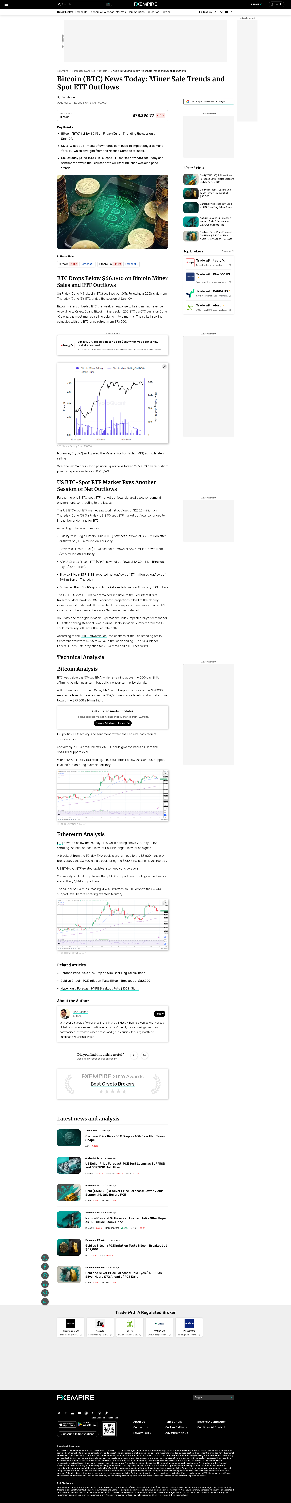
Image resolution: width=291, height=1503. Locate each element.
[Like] (134, 1055)
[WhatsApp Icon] (100, 1413)
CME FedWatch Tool (94, 636)
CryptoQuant (84, 311)
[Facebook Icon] (66, 1413)
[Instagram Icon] (86, 1413)
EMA (98, 677)
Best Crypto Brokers (113, 1084)
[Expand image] (164, 366)
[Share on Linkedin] (45, 1284)
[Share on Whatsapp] (45, 1275)
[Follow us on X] (216, 12)
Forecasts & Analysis (83, 71)
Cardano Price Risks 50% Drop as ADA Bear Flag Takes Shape (102, 973)
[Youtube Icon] (79, 1413)
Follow (160, 1013)
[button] (6, 4)
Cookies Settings (176, 1427)
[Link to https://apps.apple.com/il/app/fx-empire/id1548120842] (67, 1424)
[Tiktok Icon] (106, 1413)
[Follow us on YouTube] (226, 12)
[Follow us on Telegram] (232, 12)
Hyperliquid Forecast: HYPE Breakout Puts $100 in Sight (99, 988)
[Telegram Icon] (93, 1413)
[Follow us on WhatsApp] (221, 12)
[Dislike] (144, 1055)
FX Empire (62, 71)
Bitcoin (103, 71)
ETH (60, 843)
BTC (99, 293)
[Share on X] (45, 1258)
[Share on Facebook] (45, 1266)
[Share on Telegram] (45, 1293)
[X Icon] (59, 1413)
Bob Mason (80, 1012)
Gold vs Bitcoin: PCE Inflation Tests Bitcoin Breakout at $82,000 (105, 981)
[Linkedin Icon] (73, 1413)
